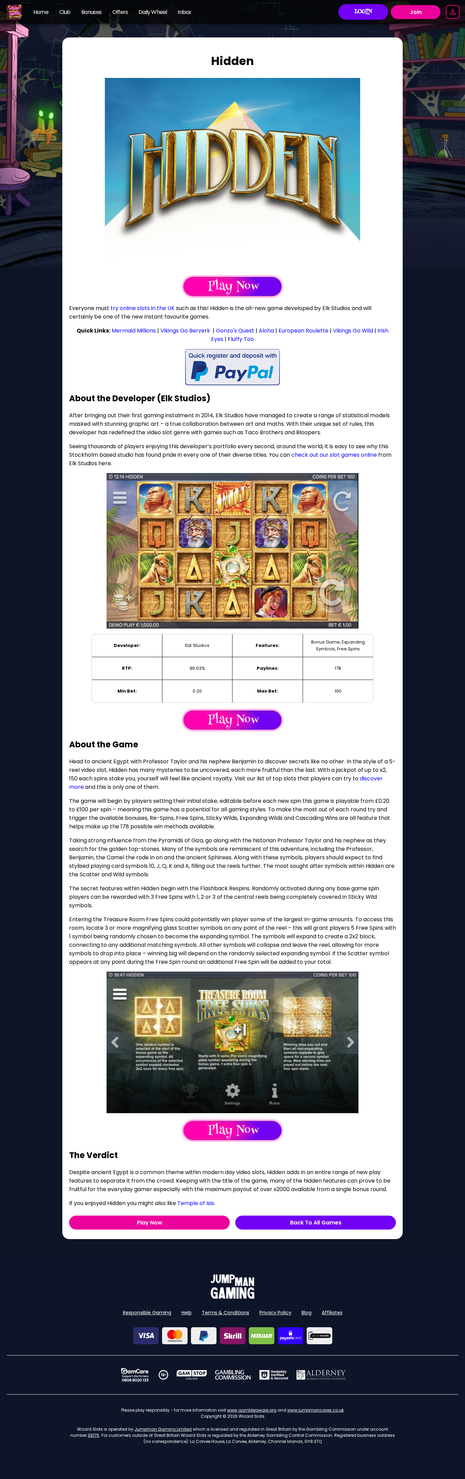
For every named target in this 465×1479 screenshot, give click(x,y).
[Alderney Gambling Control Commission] (321, 1375)
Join (416, 12)
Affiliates (332, 1312)
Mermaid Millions (134, 331)
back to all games (315, 1222)
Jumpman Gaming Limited (163, 1429)
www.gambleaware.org (251, 1410)
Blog (306, 1312)
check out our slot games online (334, 455)
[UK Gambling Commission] (233, 1375)
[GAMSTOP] (192, 1375)
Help (186, 1312)
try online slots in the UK (143, 308)
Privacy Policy (275, 1312)
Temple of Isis (195, 1203)
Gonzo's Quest (235, 331)
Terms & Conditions (225, 1312)
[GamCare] (134, 1374)
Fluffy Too (241, 339)
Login (363, 12)
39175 (93, 1435)
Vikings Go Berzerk (185, 331)
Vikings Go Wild (353, 331)
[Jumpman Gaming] (232, 1297)
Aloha (266, 331)
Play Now (149, 1222)
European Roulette (303, 331)
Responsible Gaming (147, 1312)
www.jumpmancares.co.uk (315, 1410)
